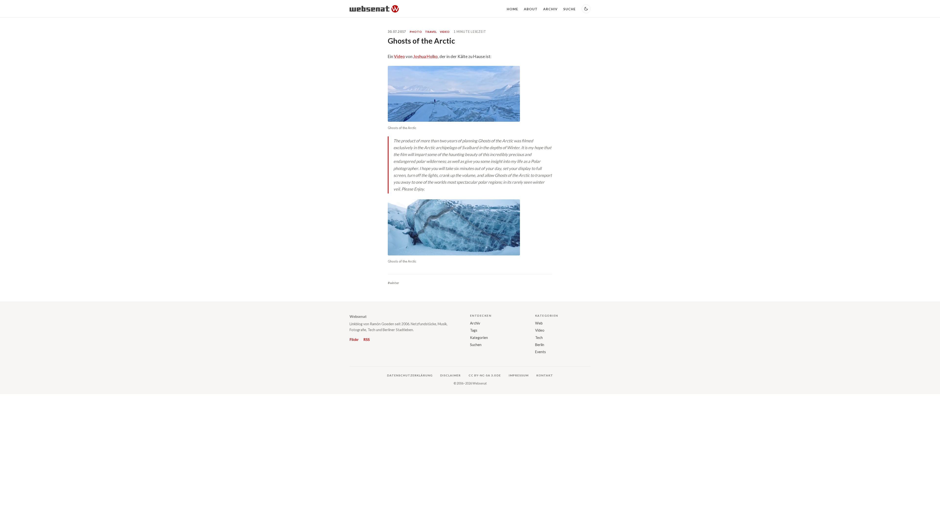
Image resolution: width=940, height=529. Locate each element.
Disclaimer (450, 375)
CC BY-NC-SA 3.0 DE (485, 375)
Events (540, 352)
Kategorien (479, 338)
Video (399, 56)
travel (431, 31)
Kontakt (544, 375)
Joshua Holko (425, 56)
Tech (539, 338)
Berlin (539, 345)
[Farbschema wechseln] (586, 8)
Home (512, 9)
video (445, 31)
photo (416, 31)
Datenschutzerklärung (409, 375)
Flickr (354, 339)
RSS (367, 339)
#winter (393, 283)
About (531, 9)
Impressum (519, 375)
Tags (473, 330)
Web (539, 323)
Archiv (550, 9)
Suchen (476, 345)
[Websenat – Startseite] (374, 8)
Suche (569, 9)
